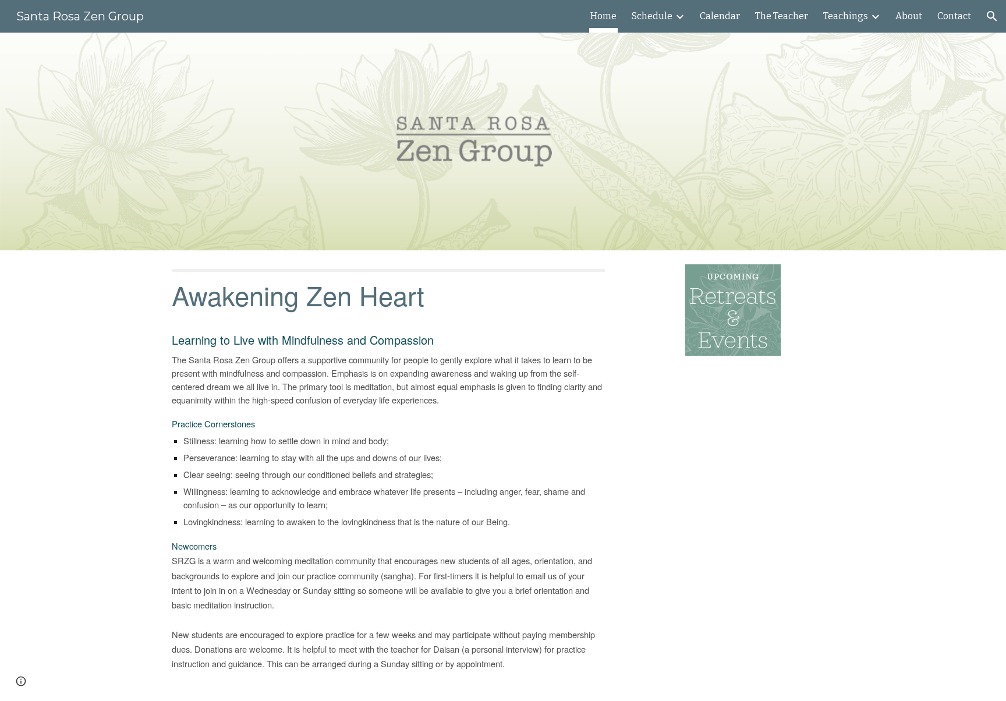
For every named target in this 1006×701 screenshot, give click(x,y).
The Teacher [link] (781, 16)
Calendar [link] (720, 16)
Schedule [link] (652, 16)
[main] (388, 475)
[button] (992, 16)
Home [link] (603, 16)
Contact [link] (954, 16)
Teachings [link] (845, 16)
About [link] (908, 16)
